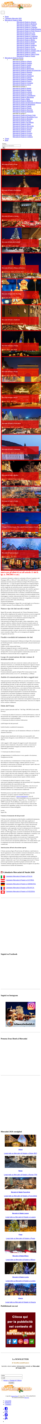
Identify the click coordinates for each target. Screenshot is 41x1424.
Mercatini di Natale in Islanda (22, 90)
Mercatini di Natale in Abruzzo (26, 22)
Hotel (6, 140)
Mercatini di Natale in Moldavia (23, 101)
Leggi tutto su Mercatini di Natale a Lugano (20, 1217)
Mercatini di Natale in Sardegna (27, 45)
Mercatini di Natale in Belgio (22, 67)
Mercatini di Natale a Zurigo (10, 501)
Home (7, 16)
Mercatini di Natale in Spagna (22, 129)
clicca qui (26, 1397)
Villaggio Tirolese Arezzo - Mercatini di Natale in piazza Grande (20, 527)
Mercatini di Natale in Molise (26, 40)
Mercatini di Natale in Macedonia (23, 97)
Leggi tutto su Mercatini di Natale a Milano (20, 1260)
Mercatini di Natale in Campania (27, 27)
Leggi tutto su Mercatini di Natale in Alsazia (20, 1302)
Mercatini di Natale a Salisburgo (11, 449)
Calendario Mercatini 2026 (13, 18)
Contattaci (8, 1404)
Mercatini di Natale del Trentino (11, 242)
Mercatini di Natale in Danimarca (23, 76)
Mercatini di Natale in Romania (22, 119)
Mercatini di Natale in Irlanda (22, 88)
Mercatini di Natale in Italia (13, 20)
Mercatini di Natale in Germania (23, 83)
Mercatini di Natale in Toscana (26, 49)
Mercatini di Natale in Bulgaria (22, 72)
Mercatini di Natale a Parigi (10, 371)
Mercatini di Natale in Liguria (26, 34)
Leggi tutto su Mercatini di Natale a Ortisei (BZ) (20, 1153)
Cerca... (4, 144)
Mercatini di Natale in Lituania (22, 94)
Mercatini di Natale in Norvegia (23, 110)
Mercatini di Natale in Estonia (22, 77)
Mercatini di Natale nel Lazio (26, 33)
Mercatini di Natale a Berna (10, 397)
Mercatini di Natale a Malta (21, 99)
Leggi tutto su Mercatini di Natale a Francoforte (20, 1196)
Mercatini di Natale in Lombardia (27, 36)
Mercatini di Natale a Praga (10, 164)
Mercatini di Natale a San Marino (23, 122)
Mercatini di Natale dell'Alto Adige (11, 294)
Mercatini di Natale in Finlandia (23, 79)
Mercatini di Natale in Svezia (22, 131)
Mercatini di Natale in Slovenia (22, 128)
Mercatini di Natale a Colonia (10, 216)
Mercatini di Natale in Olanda (22, 106)
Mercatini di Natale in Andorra (22, 63)
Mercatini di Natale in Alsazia (10, 553)
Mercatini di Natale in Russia (22, 120)
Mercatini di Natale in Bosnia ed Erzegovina (27, 70)
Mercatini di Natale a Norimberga (11, 190)
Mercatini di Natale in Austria (22, 65)
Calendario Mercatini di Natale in (19, 876)
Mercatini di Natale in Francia (22, 81)
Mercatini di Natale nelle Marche (27, 38)
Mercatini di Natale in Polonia (22, 108)
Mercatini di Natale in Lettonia (22, 92)
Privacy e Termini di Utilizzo (12, 1380)
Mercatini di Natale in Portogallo (23, 111)
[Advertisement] (20, 925)
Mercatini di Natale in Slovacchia (23, 126)
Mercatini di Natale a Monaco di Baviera (13, 268)
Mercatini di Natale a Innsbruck (11, 320)
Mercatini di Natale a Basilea (10, 475)
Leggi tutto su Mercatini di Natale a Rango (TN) (20, 1175)
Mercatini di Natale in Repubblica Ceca (25, 117)
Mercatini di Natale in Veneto (26, 56)
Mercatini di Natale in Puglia (26, 43)
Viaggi (7, 138)
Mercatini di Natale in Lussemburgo (24, 95)
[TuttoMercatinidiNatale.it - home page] (16, 10)
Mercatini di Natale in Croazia (22, 74)
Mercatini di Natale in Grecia (22, 85)
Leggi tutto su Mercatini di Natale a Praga (20, 1238)
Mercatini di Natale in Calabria (26, 25)
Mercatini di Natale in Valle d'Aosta (28, 54)
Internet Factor (14, 1396)
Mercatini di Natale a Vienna (10, 345)
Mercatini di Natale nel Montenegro (24, 104)
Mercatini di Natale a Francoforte (11, 423)
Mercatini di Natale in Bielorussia (23, 68)
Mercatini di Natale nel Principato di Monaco (27, 103)
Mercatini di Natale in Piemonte (27, 42)
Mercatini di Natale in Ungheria (23, 137)
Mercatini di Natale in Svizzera (22, 133)
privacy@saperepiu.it (22, 796)
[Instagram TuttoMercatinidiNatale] (20, 1026)
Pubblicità (8, 1402)
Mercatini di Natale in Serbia (22, 124)
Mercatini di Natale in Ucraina (22, 135)
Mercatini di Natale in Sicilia (26, 47)
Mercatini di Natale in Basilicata (27, 24)
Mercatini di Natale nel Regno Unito (24, 115)
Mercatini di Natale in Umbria (26, 52)
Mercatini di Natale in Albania (22, 61)
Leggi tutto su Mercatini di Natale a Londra (20, 1281)
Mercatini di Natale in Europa (14, 58)
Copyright (8, 1401)
